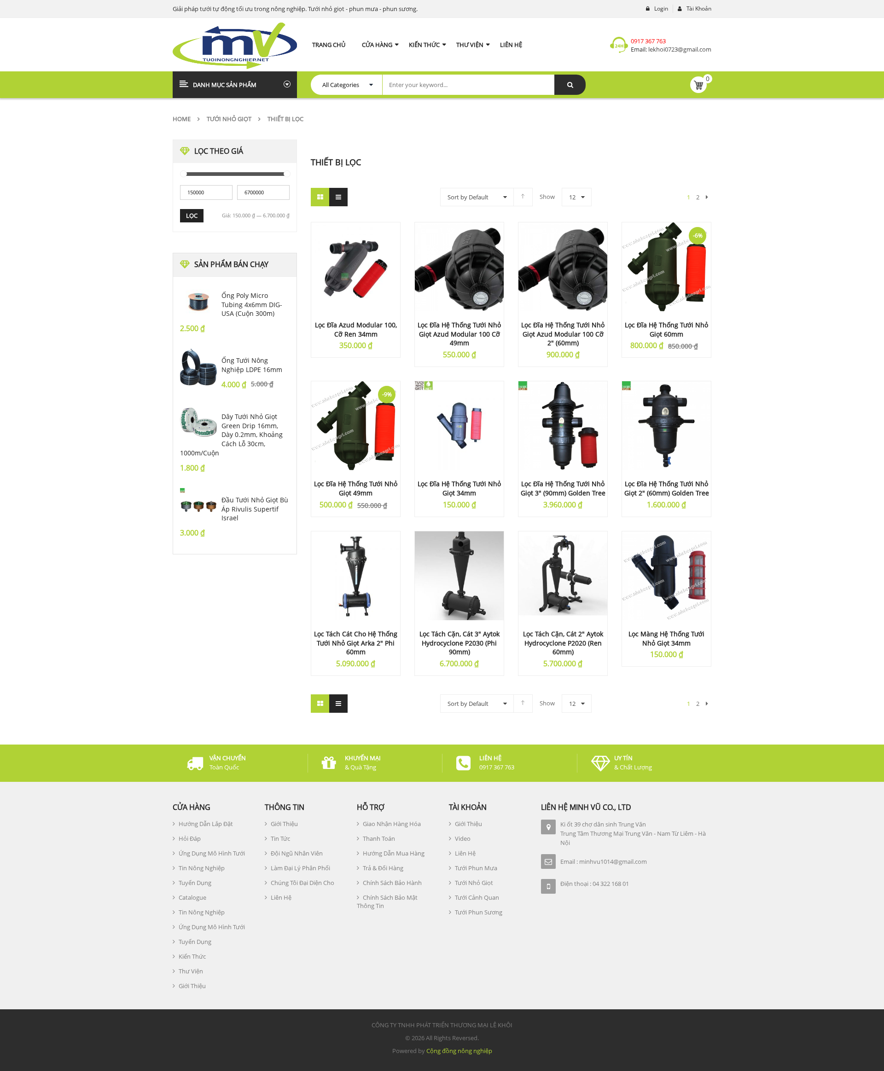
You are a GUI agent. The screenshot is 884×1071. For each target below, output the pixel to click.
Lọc (192, 215)
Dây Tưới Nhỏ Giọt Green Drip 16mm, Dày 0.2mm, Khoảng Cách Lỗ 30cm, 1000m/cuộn (231, 434)
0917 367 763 (648, 41)
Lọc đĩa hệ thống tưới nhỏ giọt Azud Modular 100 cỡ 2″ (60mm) (563, 334)
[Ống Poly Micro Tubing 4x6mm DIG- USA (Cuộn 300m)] (198, 302)
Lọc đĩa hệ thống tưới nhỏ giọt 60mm (666, 329)
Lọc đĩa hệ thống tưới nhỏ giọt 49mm (355, 488)
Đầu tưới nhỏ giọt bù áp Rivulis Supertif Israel (254, 509)
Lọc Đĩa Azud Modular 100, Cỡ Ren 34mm (356, 329)
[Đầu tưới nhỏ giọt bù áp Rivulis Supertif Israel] (198, 506)
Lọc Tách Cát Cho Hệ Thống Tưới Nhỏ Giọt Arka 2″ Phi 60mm (355, 643)
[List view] (338, 197)
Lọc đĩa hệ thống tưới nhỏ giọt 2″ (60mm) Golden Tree (666, 488)
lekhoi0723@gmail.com (679, 49)
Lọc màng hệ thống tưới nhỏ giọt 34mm (666, 638)
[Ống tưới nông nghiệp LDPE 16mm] (198, 367)
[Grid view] (320, 197)
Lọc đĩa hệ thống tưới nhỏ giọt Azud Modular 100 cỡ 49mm (459, 334)
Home (182, 119)
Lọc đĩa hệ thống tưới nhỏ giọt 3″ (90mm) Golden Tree (563, 488)
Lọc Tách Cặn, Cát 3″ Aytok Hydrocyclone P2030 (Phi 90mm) (459, 643)
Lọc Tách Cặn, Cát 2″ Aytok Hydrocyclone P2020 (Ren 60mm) (563, 643)
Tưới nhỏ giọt (229, 119)
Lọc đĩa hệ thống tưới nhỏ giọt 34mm (459, 488)
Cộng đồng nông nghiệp (459, 1051)
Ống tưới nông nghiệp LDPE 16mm (251, 365)
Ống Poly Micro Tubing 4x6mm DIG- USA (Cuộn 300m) (251, 304)
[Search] (570, 85)
